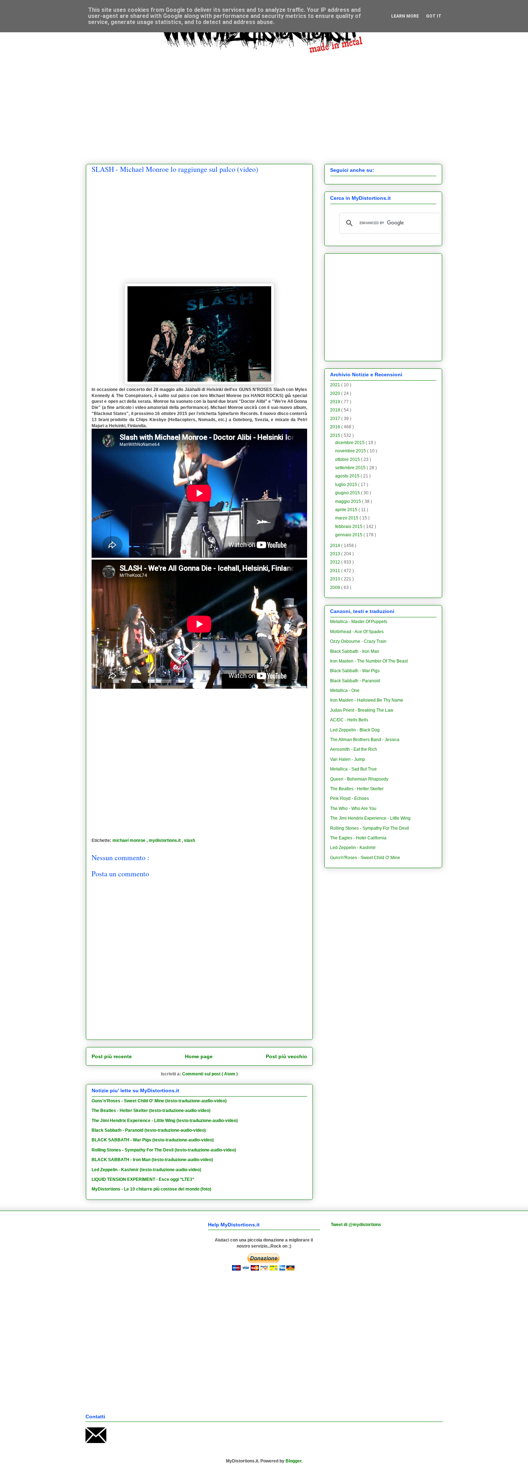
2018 (335, 410)
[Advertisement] (264, 103)
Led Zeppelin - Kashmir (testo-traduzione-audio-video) (146, 1169)
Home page (199, 1056)
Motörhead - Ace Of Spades (357, 631)
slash (189, 840)
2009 (335, 587)
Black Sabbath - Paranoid (355, 680)
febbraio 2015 (349, 526)
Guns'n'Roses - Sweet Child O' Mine (365, 857)
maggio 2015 (348, 501)
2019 (335, 401)
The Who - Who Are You (353, 808)
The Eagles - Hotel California (358, 837)
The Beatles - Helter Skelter (357, 788)
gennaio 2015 (349, 534)
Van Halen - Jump (347, 759)
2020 (335, 393)
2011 (335, 570)
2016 (335, 426)
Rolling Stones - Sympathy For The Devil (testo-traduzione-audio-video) (164, 1150)
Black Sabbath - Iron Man (354, 651)
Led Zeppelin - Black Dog (355, 729)
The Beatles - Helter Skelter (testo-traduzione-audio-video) (151, 1110)
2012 (335, 562)
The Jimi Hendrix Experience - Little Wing (370, 818)
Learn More (405, 16)
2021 (335, 384)
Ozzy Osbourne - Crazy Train (358, 641)
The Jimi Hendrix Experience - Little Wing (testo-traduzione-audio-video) (165, 1120)
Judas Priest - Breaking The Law (361, 710)
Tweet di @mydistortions (356, 1224)
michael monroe (129, 840)
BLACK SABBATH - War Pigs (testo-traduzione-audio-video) (153, 1139)
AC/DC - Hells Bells (349, 719)
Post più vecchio (286, 1056)
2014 (335, 545)
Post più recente (112, 1056)
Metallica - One (345, 690)
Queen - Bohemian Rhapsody (359, 779)
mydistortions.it (165, 840)
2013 (335, 553)
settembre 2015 (351, 467)
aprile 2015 (346, 509)
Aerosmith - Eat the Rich (353, 749)
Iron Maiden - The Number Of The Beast (369, 661)
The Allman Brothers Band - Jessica (364, 739)
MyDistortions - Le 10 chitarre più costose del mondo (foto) (151, 1189)
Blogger (293, 1461)
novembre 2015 (351, 450)
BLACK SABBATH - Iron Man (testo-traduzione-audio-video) (152, 1159)
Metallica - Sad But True (353, 769)
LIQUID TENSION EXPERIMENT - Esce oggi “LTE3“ (143, 1179)
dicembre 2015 (350, 442)
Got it (433, 16)
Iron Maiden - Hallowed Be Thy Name (366, 700)
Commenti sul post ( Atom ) (210, 1073)
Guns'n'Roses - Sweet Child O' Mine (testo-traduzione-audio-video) (159, 1100)
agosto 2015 (348, 476)
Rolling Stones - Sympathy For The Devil (369, 828)
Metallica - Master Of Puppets (358, 621)
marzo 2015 (347, 517)
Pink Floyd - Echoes (349, 798)
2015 (335, 435)
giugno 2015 (348, 492)
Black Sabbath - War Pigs (355, 670)
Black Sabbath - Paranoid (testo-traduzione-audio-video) (149, 1130)
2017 (335, 418)
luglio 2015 (346, 484)
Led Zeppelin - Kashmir (353, 847)
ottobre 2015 (348, 459)
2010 (335, 578)
